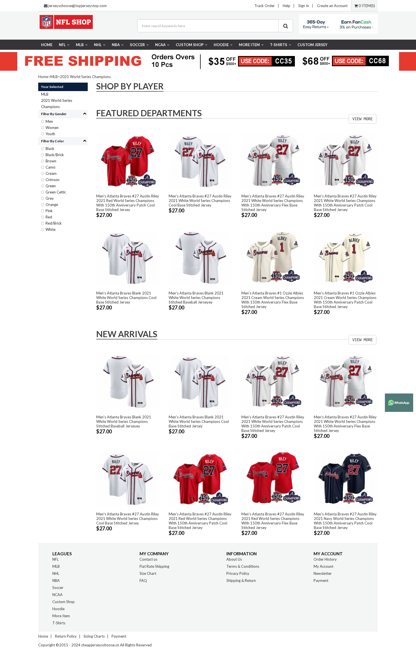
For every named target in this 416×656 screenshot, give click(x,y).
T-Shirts (278, 44)
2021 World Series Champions (85, 76)
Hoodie (221, 44)
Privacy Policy (237, 573)
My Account (323, 566)
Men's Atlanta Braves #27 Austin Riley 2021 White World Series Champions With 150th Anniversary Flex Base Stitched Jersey (272, 203)
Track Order (264, 5)
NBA (116, 44)
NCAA (160, 44)
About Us (234, 559)
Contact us (148, 559)
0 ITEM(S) (366, 5)
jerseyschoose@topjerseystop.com (77, 5)
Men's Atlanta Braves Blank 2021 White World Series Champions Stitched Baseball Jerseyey (196, 297)
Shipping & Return (241, 580)
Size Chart (148, 573)
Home (46, 44)
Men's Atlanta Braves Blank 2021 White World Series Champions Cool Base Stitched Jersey (126, 297)
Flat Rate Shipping (154, 566)
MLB (80, 44)
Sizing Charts (94, 636)
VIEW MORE (362, 119)
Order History (325, 559)
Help (286, 5)
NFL (62, 44)
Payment (321, 580)
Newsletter (323, 573)
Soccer (137, 44)
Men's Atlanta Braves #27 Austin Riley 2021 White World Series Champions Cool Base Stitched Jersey (200, 200)
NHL (98, 44)
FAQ (143, 580)
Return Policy (66, 636)
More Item (249, 44)
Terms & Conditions (242, 566)
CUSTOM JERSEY (312, 44)
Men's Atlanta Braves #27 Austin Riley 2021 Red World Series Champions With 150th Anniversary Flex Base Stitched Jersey (272, 521)
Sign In (303, 5)
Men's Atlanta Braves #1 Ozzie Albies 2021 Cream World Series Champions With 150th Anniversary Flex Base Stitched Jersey (272, 300)
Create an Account (332, 5)
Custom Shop (189, 44)
